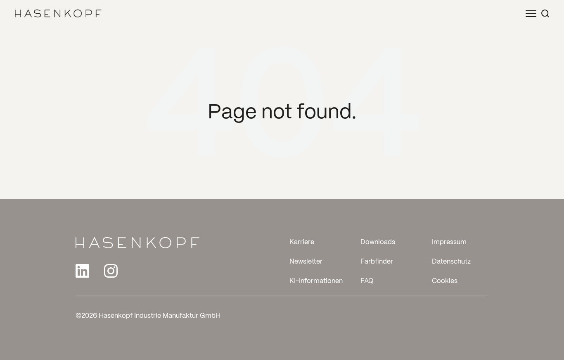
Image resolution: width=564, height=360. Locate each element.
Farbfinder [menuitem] (376, 262)
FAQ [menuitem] (367, 281)
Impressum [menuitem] (449, 242)
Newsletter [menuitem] (305, 262)
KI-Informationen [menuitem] (316, 281)
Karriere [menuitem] (301, 242)
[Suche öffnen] (545, 13)
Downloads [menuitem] (377, 242)
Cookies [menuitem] (444, 281)
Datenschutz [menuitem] (451, 262)
